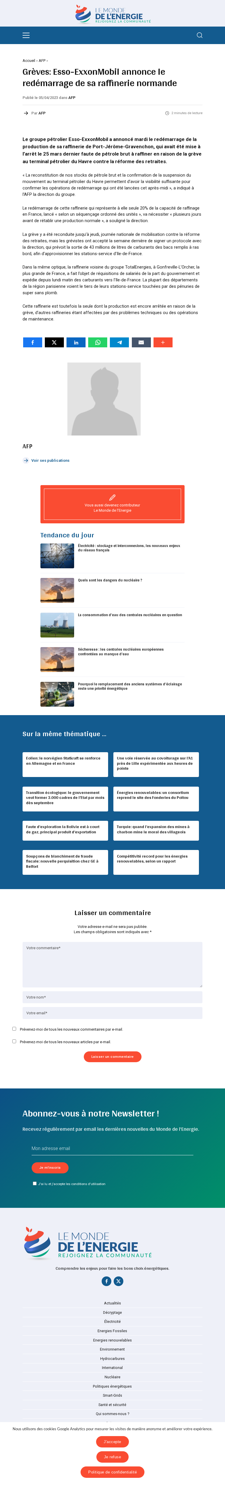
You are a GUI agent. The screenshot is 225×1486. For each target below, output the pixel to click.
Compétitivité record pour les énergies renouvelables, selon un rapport (152, 858)
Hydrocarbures (112, 1359)
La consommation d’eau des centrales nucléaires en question (130, 615)
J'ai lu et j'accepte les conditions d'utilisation (71, 1184)
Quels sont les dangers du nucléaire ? (110, 580)
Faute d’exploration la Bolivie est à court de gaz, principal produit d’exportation (62, 829)
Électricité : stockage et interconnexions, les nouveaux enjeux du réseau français (129, 548)
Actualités (112, 1303)
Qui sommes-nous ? (112, 1414)
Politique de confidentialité (112, 1472)
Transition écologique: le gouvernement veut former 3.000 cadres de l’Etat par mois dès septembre (65, 797)
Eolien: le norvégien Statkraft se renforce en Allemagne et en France (63, 760)
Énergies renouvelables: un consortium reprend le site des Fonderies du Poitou (153, 795)
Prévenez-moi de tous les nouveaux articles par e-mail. (65, 1042)
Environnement (112, 1349)
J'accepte (112, 1442)
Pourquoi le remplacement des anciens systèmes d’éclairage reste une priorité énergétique (130, 686)
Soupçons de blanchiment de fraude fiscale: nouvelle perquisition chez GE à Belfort (62, 861)
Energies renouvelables (112, 1340)
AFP (42, 60)
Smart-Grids (112, 1395)
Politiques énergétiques (112, 1386)
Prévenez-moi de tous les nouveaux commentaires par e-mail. (71, 1029)
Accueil (29, 60)
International (112, 1368)
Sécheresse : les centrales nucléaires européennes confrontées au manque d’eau (121, 651)
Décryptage (112, 1313)
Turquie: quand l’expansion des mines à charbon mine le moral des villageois (153, 829)
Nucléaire (112, 1377)
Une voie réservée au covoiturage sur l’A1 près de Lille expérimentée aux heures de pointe (155, 763)
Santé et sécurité (112, 1405)
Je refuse (112, 1457)
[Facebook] (106, 1283)
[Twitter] (118, 1283)
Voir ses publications (50, 460)
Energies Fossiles (112, 1331)
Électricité (112, 1322)
